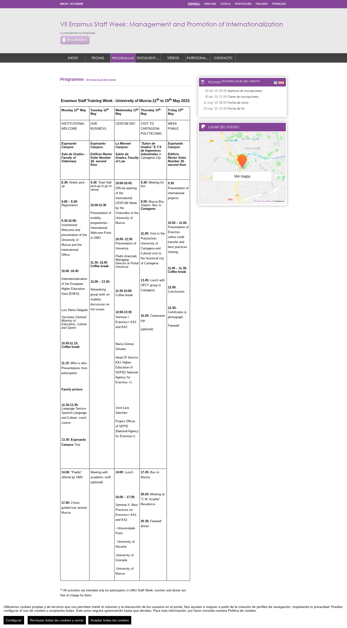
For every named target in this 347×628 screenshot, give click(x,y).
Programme (123, 58)
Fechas (98, 58)
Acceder (76, 3)
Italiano (262, 3)
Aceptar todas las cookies (110, 620)
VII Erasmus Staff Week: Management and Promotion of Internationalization (171, 24)
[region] (173, 613)
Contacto (223, 58)
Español (194, 3)
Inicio (64, 3)
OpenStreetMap (264, 201)
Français (279, 3)
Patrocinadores (199, 58)
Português (243, 3)
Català (225, 3)
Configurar (14, 620)
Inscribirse (77, 40)
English (210, 3)
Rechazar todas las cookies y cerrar (57, 620)
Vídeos (173, 58)
